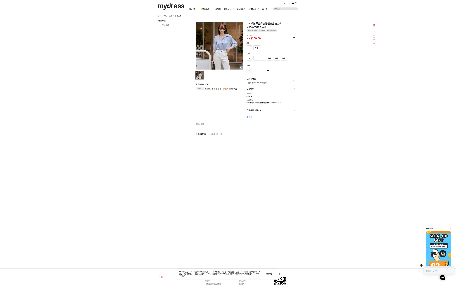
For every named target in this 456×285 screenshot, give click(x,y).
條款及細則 (242, 281)
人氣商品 (374, 38)
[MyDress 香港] (171, 6)
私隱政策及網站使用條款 (213, 284)
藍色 (256, 48)
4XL (283, 58)
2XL (269, 58)
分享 (250, 117)
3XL (276, 58)
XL (263, 58)
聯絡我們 (241, 284)
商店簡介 (208, 281)
